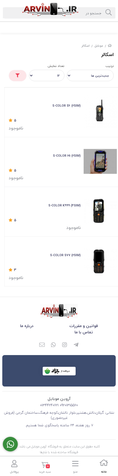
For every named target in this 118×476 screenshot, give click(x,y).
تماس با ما (83, 332)
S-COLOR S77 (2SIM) (65, 255)
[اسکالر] (59, 311)
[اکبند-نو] (100, 161)
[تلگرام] (76, 345)
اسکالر (86, 45)
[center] (108, 13)
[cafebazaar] (59, 371)
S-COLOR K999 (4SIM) (64, 205)
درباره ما (27, 325)
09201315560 (68, 405)
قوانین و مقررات (83, 325)
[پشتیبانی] (10, 444)
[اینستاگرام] (64, 345)
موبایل (99, 45)
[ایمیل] (41, 345)
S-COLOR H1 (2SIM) (67, 155)
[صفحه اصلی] (109, 45)
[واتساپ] (53, 345)
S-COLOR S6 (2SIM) (66, 105)
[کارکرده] (100, 211)
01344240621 (49, 405)
